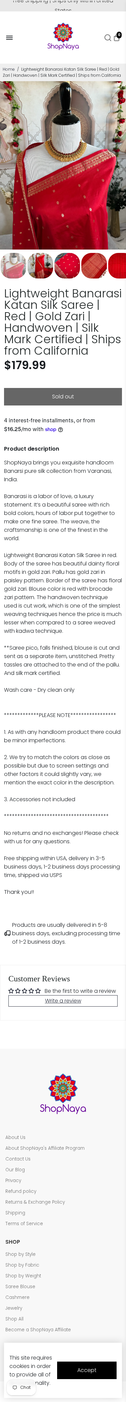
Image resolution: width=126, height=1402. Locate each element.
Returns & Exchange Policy (35, 1202)
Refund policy (20, 1191)
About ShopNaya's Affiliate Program (45, 1148)
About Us (15, 1137)
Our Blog (15, 1170)
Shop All (14, 1319)
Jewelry (13, 1308)
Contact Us (18, 1159)
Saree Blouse (20, 1286)
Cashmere (17, 1297)
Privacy (13, 1180)
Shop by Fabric (22, 1265)
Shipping (15, 1213)
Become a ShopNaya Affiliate (38, 1330)
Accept (86, 1370)
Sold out (63, 396)
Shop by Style (20, 1254)
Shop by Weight (23, 1276)
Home (9, 69)
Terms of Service (24, 1223)
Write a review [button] (63, 1001)
